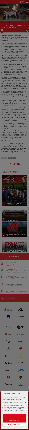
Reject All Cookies (14, 420)
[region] (14, 410)
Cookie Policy (18, 412)
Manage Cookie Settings (14, 424)
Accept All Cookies (14, 416)
